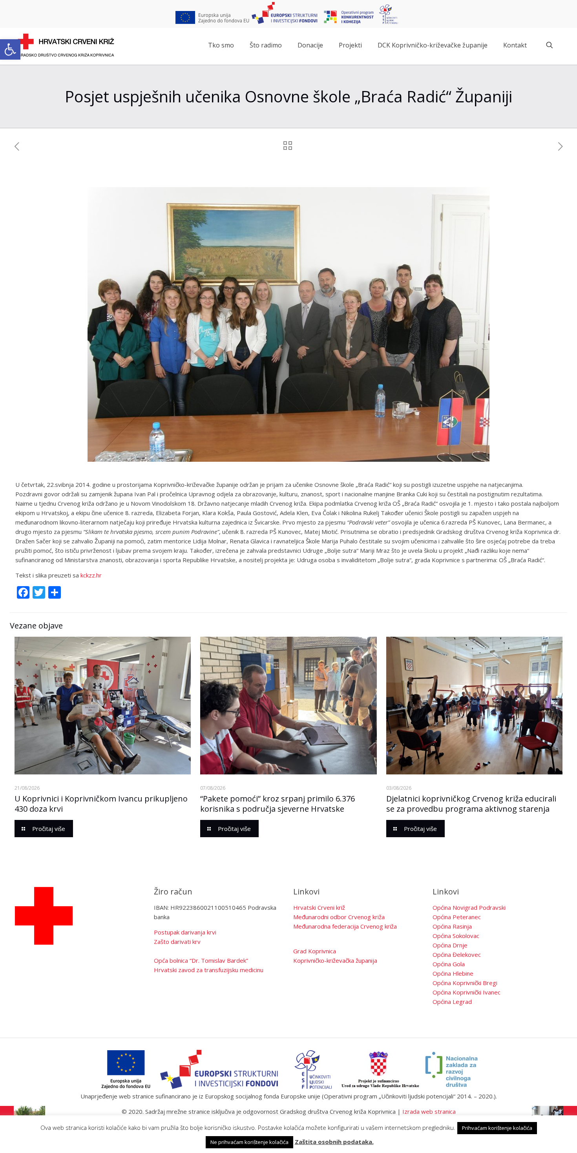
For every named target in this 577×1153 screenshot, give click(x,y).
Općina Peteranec (457, 917)
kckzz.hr (91, 575)
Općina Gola (449, 964)
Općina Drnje (450, 945)
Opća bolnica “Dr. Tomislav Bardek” (201, 960)
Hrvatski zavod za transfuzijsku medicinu (208, 970)
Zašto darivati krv (177, 941)
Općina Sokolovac (456, 936)
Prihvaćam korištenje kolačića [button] (497, 1127)
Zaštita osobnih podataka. (334, 1142)
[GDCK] (66, 45)
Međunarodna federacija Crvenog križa (345, 926)
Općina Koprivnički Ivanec (466, 992)
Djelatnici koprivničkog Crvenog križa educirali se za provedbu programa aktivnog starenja (471, 803)
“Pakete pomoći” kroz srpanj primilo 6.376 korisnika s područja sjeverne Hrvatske (277, 803)
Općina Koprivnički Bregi (465, 983)
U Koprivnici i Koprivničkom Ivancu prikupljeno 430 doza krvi (101, 803)
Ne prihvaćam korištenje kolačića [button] (249, 1142)
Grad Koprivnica (314, 951)
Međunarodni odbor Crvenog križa (339, 917)
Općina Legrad (452, 1001)
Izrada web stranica (429, 1111)
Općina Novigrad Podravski (469, 907)
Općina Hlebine (453, 973)
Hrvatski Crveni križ (319, 907)
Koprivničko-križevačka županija (335, 960)
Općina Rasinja (452, 926)
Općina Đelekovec (457, 954)
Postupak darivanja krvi (185, 932)
